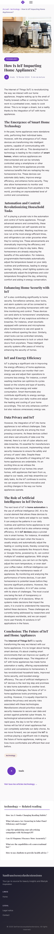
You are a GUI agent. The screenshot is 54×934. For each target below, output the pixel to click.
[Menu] (31, 2)
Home (5, 897)
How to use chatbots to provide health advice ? (27, 852)
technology (15, 9)
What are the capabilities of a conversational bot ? (26, 845)
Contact (6, 915)
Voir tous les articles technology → (20, 784)
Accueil (6, 9)
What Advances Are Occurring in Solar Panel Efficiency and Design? (26, 822)
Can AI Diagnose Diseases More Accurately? (26, 838)
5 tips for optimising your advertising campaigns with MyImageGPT (23, 831)
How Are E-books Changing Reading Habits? (26, 815)
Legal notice (8, 910)
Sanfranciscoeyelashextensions (22, 875)
